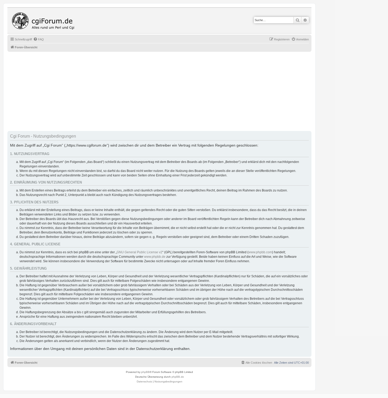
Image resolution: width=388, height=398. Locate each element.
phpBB (145, 372)
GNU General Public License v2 (139, 252)
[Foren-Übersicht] (44, 20)
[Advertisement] (165, 91)
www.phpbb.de (154, 257)
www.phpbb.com (260, 252)
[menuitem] (38, 39)
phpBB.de (178, 376)
